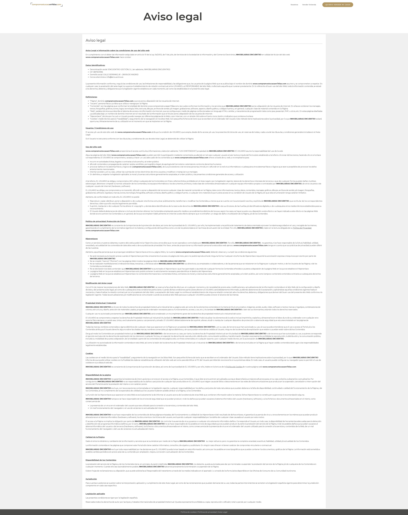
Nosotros (294, 5)
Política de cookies (188, 512)
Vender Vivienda (309, 5)
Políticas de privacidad (207, 512)
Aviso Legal (222, 512)
